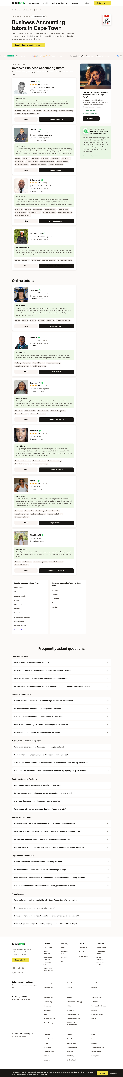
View (26, 119)
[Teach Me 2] (18, 3)
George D (34, 129)
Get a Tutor (101, 3)
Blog (67, 3)
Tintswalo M (35, 383)
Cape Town (40, 10)
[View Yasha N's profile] (21, 485)
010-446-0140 (19, 972)
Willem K (34, 81)
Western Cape (28, 10)
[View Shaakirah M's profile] (21, 538)
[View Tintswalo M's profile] (21, 387)
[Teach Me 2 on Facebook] (14, 968)
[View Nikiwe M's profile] (21, 435)
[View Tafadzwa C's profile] (21, 185)
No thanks (113, 1073)
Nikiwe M (34, 431)
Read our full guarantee (91, 156)
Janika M (34, 290)
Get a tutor (90, 119)
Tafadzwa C (35, 180)
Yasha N (33, 481)
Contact (75, 3)
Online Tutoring (58, 3)
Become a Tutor (34, 3)
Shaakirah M (35, 535)
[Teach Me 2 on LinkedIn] (19, 968)
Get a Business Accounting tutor (27, 45)
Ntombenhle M (36, 233)
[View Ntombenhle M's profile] (21, 236)
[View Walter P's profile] (21, 341)
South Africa (16, 10)
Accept (102, 1073)
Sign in (87, 3)
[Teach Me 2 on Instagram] (23, 968)
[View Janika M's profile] (21, 294)
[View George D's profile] (21, 135)
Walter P (33, 337)
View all (18, 630)
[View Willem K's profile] (21, 87)
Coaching (46, 3)
